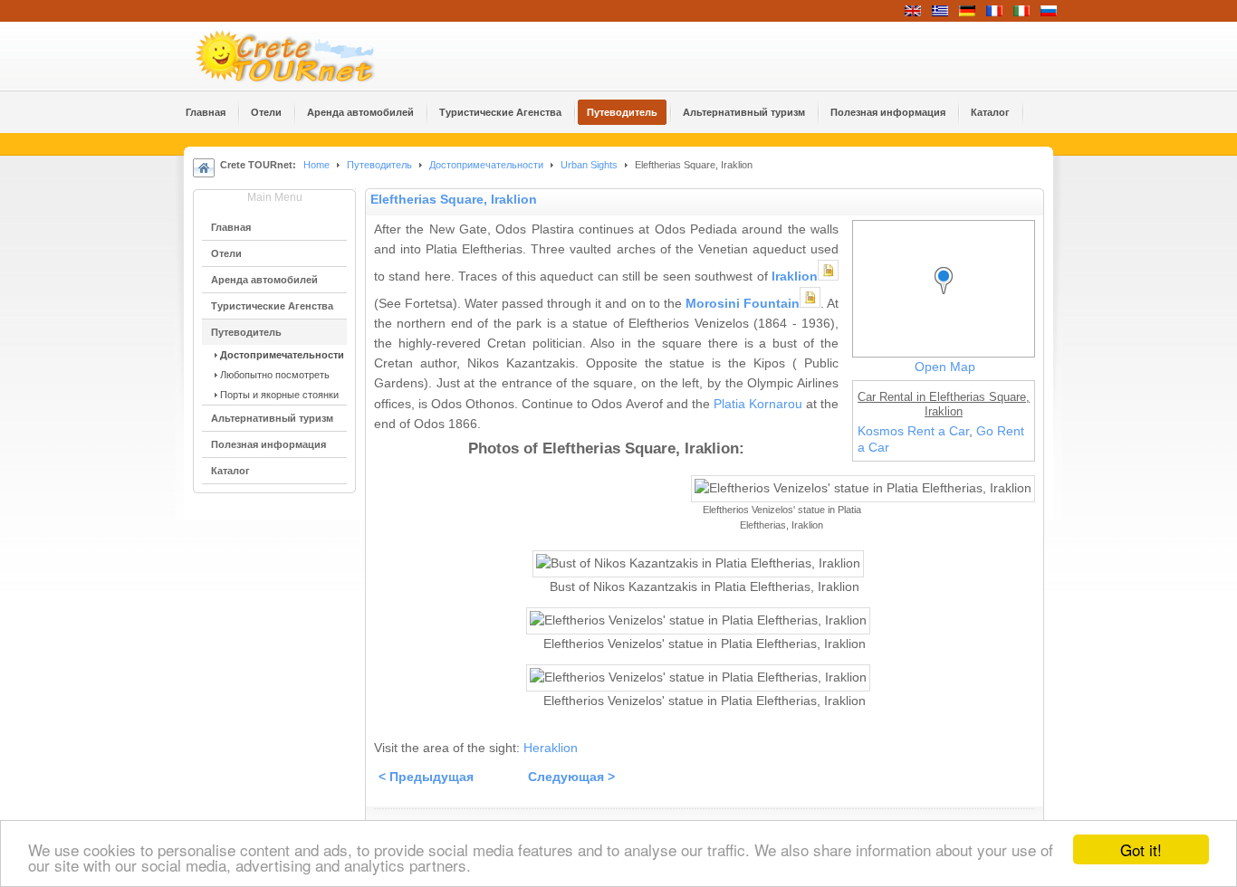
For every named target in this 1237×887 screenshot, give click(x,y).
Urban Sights (589, 164)
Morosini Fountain (743, 303)
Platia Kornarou (758, 404)
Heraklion (550, 748)
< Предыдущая (426, 777)
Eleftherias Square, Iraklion (453, 199)
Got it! (1141, 849)
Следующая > (571, 777)
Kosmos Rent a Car (913, 431)
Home (316, 164)
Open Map (945, 367)
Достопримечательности (487, 164)
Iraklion (795, 276)
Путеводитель (379, 164)
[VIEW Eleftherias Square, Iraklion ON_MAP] (948, 297)
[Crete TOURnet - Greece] (306, 56)
